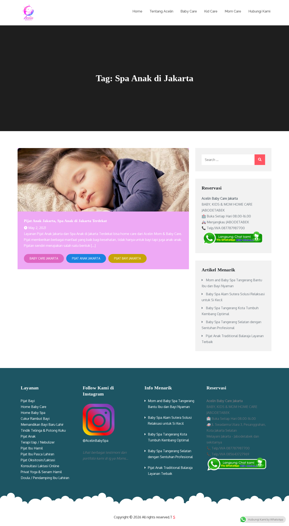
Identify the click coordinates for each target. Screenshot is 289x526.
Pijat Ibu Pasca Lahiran (37, 454)
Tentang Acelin (161, 11)
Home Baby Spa (33, 413)
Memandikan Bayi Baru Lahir (42, 424)
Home (137, 11)
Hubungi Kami (259, 11)
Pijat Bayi (28, 401)
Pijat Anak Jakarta (86, 258)
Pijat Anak (28, 436)
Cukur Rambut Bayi (35, 418)
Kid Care (210, 11)
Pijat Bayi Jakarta (127, 258)
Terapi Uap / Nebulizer (38, 442)
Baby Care (188, 11)
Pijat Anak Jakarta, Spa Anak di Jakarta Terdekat (65, 221)
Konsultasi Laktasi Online (40, 466)
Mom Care (233, 11)
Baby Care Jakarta (44, 258)
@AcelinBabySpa (95, 440)
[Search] (260, 159)
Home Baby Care (33, 407)
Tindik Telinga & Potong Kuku (43, 430)
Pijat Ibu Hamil (32, 448)
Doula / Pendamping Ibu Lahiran (45, 478)
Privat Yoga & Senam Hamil (41, 472)
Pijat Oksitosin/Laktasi (38, 460)
